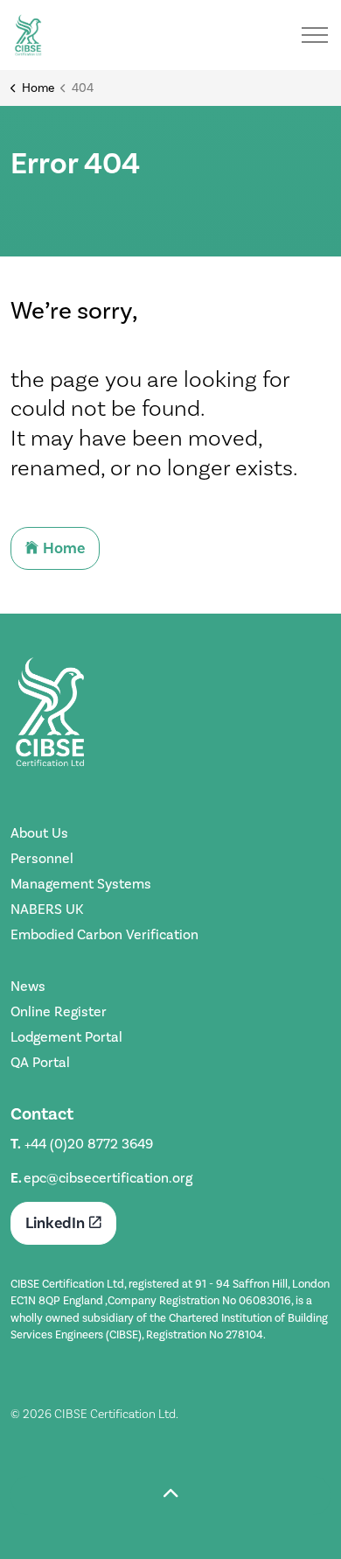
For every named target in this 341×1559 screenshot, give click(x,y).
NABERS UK (46, 909)
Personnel (41, 858)
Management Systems (80, 883)
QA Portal (40, 1062)
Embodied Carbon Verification (104, 934)
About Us (39, 833)
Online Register (58, 1011)
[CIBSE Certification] (28, 35)
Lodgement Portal (66, 1037)
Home (64, 548)
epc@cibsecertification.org (108, 1177)
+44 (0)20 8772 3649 (88, 1143)
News (27, 986)
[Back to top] (170, 1495)
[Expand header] (315, 35)
